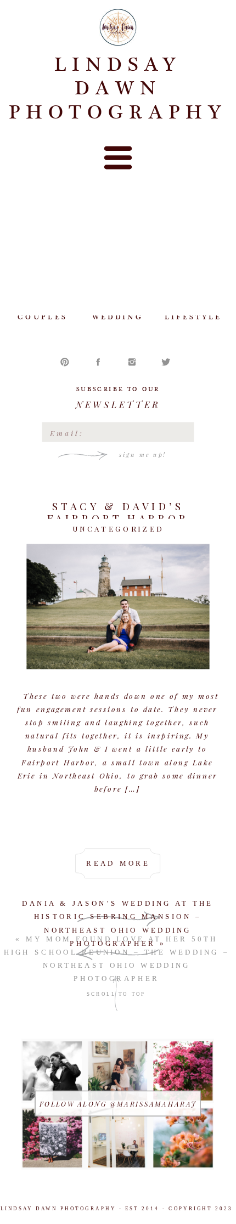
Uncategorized (118, 528)
